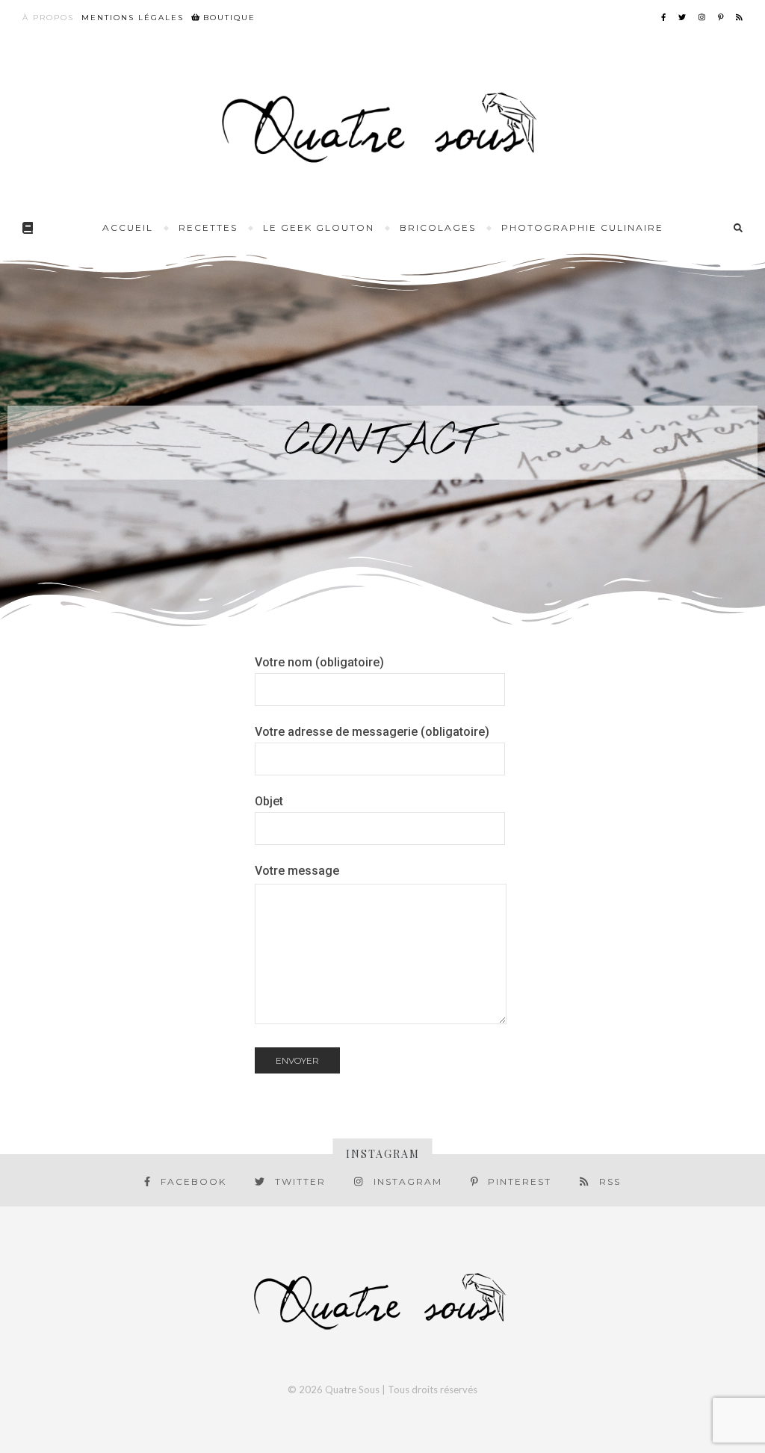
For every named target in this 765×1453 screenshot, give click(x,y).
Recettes (208, 227)
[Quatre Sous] (382, 126)
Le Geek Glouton (318, 227)
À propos (48, 17)
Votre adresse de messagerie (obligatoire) (372, 732)
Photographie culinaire (582, 227)
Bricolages (438, 227)
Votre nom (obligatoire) (319, 662)
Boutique (227, 17)
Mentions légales (132, 17)
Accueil (127, 227)
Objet (269, 801)
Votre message (297, 871)
